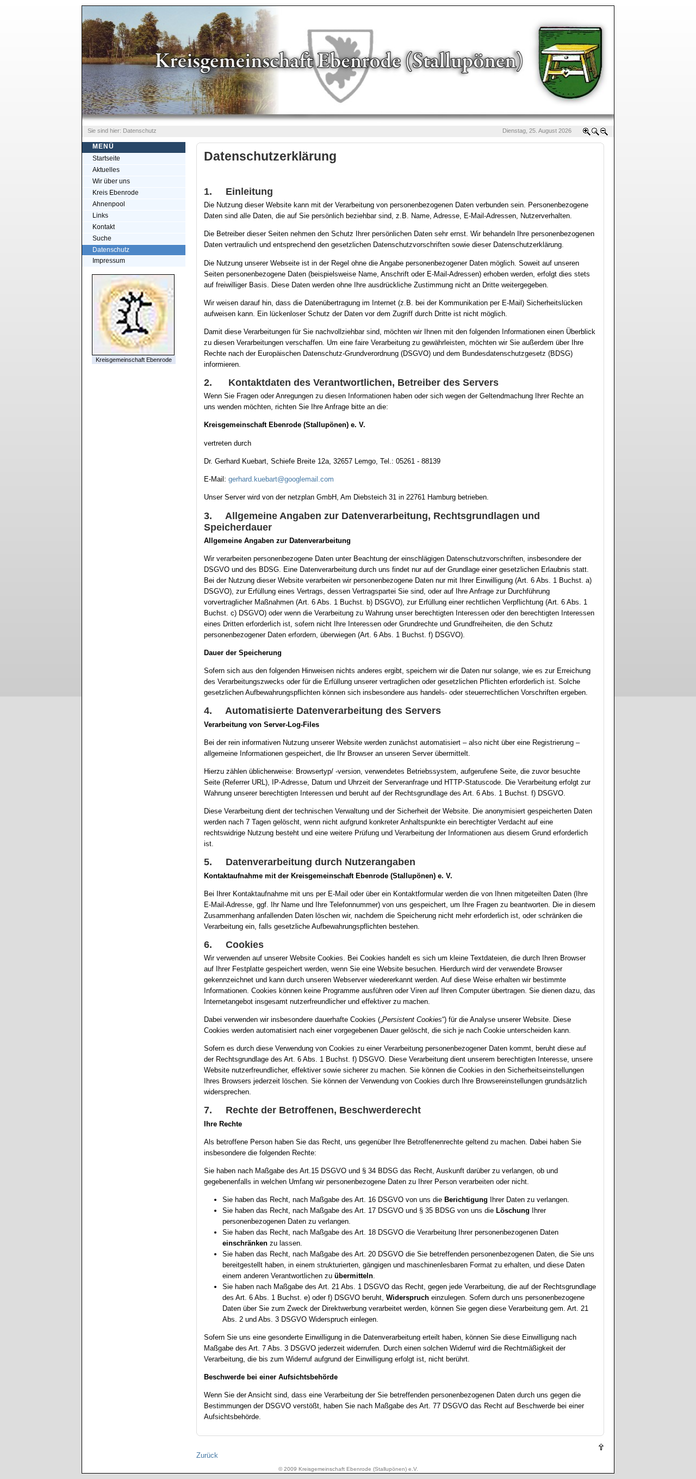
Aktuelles (106, 170)
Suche (101, 238)
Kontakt (103, 227)
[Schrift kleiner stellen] (604, 134)
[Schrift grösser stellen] (586, 134)
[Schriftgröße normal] (595, 134)
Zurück (207, 1455)
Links (100, 215)
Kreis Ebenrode (115, 192)
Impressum (108, 260)
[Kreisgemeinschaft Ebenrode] (133, 353)
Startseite (106, 158)
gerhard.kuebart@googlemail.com (281, 479)
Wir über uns (111, 181)
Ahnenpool (108, 204)
